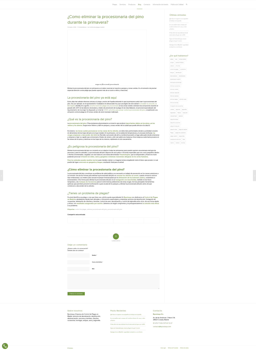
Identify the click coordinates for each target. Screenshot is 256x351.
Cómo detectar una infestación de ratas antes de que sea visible (127, 324)
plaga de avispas (174, 119)
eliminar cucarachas (175, 86)
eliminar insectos (174, 89)
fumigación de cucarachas (176, 106)
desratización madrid (175, 79)
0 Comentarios (82, 27)
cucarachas (183, 69)
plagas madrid (173, 136)
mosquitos (185, 112)
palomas (181, 116)
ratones (172, 143)
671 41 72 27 (168, 323)
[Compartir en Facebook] (75, 220)
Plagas (171, 132)
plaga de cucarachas (175, 122)
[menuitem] (114, 4)
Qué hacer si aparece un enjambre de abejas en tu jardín (125, 314)
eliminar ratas (183, 99)
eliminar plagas (174, 99)
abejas (171, 59)
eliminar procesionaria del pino (97, 209)
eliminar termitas (174, 102)
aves (176, 59)
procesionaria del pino (115, 209)
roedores (177, 143)
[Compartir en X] (90, 220)
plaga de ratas (173, 129)
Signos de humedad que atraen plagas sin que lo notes (125, 328)
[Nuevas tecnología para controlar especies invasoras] (1, 175)
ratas (184, 139)
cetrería (172, 66)
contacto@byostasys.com (162, 327)
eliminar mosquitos (174, 92)
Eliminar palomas (174, 96)
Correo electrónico (97, 262)
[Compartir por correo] (151, 220)
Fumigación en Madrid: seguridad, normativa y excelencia (126, 332)
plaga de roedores (183, 129)
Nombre (94, 255)
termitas (183, 143)
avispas (172, 62)
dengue (172, 72)
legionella (184, 109)
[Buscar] (187, 4)
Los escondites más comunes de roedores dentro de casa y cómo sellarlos (178, 27)
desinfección (179, 72)
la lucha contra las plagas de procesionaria (104, 106)
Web (93, 268)
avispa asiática (182, 59)
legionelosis (173, 112)
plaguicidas (181, 136)
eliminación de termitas (175, 82)
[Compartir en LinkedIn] (121, 220)
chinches (178, 66)
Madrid (179, 112)
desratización (182, 76)
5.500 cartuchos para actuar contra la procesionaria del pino (124, 110)
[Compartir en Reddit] (136, 220)
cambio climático (180, 62)
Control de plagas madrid (97, 27)
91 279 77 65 (157, 323)
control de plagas (80, 209)
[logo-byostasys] (85, 4)
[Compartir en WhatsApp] (105, 220)
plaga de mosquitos (174, 126)
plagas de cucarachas (180, 132)
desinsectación (173, 76)
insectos (172, 109)
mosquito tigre (173, 116)
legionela (178, 109)
